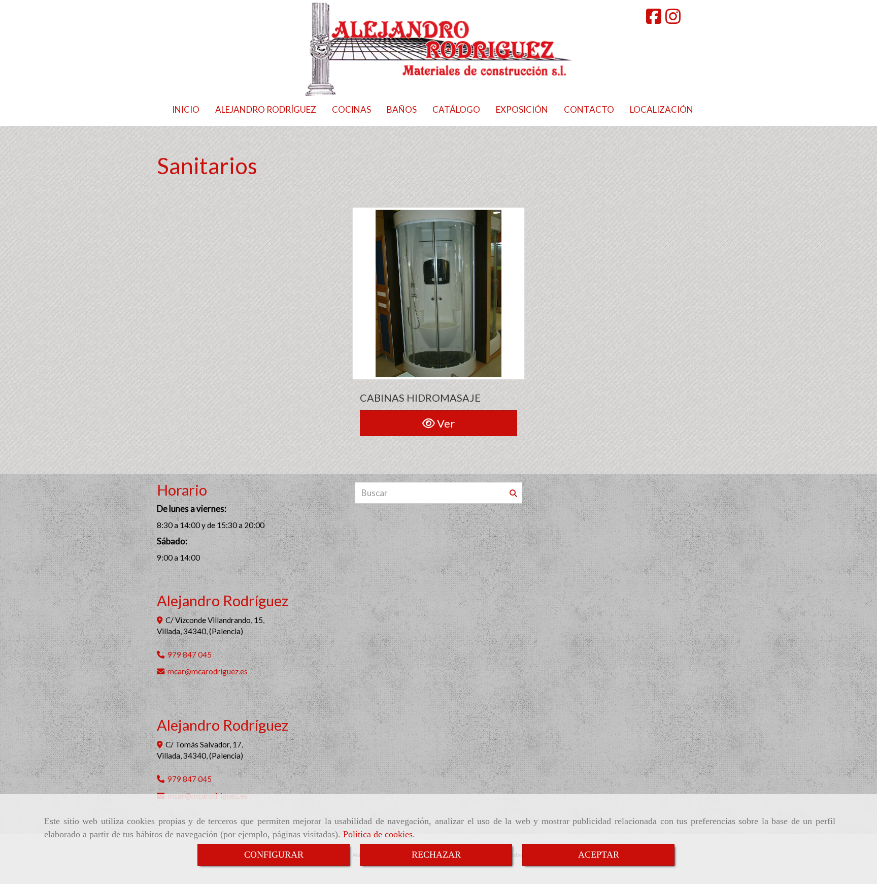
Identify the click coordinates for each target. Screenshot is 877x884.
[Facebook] (653, 19)
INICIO (185, 109)
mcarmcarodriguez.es (207, 671)
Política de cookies (378, 834)
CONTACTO (589, 109)
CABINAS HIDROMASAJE (420, 397)
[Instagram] (673, 19)
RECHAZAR (436, 854)
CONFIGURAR (273, 854)
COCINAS (351, 109)
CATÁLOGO (456, 109)
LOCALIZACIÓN (661, 109)
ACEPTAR (598, 854)
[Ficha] (438, 293)
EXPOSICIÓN (522, 109)
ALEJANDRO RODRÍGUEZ (265, 109)
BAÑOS (402, 109)
